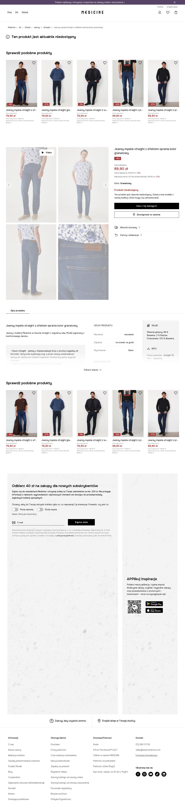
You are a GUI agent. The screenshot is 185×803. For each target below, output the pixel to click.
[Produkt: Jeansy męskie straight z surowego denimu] (92, 83)
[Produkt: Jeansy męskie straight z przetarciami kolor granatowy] (128, 83)
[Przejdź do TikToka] (157, 774)
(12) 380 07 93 (143, 744)
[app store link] (154, 611)
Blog (10, 772)
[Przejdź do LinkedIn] (163, 774)
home (25, 12)
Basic (64, 18)
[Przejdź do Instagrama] (144, 774)
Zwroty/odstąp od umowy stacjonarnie (70, 782)
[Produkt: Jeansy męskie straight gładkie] (57, 83)
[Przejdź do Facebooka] (138, 774)
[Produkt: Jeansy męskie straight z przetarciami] (163, 83)
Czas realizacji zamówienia (63, 755)
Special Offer (53, 18)
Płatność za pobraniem (104, 761)
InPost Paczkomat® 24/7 (105, 750)
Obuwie (30, 18)
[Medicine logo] (92, 12)
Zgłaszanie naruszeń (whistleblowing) (26, 782)
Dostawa (55, 744)
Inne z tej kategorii (146, 206)
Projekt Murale (15, 766)
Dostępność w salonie (148, 214)
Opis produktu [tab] (18, 310)
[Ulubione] (168, 12)
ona (9, 12)
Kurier (96, 744)
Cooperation (14, 777)
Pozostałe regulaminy (61, 788)
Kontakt (12, 788)
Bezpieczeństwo (59, 793)
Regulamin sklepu (59, 772)
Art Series (74, 18)
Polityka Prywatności (61, 799)
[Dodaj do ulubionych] (34, 63)
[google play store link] (154, 604)
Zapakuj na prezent (60, 766)
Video (49, 152)
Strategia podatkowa (18, 799)
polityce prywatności (65, 536)
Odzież (21, 18)
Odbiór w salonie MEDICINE (106, 755)
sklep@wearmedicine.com (148, 750)
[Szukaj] (151, 12)
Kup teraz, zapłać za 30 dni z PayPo (110, 772)
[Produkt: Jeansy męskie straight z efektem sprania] (21, 83)
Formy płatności (58, 750)
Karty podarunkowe (60, 761)
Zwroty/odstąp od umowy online (67, 777)
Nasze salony (14, 750)
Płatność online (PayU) (104, 766)
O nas (11, 744)
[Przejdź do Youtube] (150, 774)
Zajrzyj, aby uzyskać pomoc (70, 720)
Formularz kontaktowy (146, 755)
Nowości (12, 18)
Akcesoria (40, 18)
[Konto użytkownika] (160, 12)
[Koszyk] (175, 12)
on (16, 12)
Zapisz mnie (81, 522)
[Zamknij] (174, 2)
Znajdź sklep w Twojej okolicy (118, 720)
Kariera (11, 793)
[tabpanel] (92, 343)
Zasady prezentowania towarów (24, 761)
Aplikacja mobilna (16, 755)
